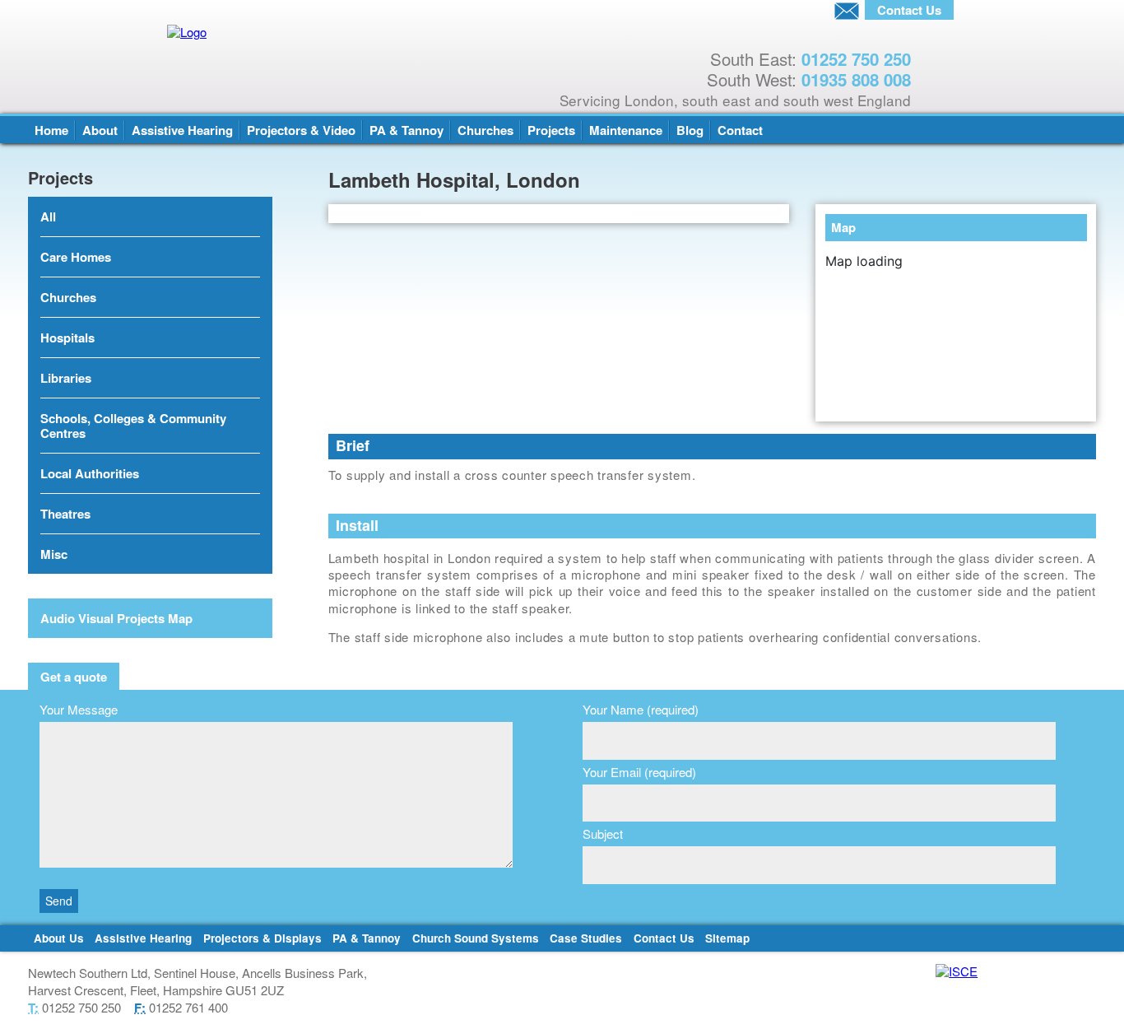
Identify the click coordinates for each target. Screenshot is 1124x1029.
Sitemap (727, 938)
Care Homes (75, 257)
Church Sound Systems (475, 938)
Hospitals (67, 337)
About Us (59, 938)
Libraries (65, 378)
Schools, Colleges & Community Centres (133, 425)
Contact (740, 130)
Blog (690, 130)
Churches (485, 130)
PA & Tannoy (406, 130)
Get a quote (73, 677)
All (48, 216)
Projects (551, 130)
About (100, 130)
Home (51, 130)
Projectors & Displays (262, 938)
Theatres (65, 514)
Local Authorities (89, 473)
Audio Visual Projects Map (116, 618)
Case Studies (586, 938)
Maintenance (625, 130)
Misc (53, 554)
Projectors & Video (301, 130)
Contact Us (664, 938)
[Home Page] (325, 32)
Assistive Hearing (182, 130)
